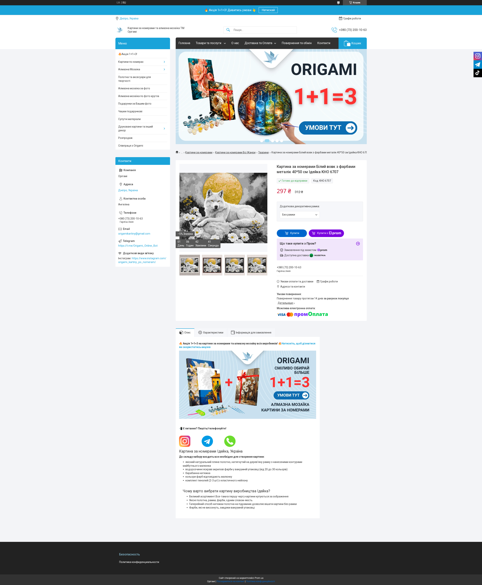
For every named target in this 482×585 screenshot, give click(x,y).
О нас (235, 43)
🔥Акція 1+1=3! (127, 54)
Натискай (268, 10)
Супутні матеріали (129, 119)
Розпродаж (125, 137)
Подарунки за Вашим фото (134, 103)
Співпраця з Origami (130, 145)
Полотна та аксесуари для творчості (134, 79)
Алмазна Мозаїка (129, 69)
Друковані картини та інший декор (135, 128)
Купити (294, 233)
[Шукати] (228, 30)
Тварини (263, 152)
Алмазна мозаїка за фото (134, 88)
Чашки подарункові (130, 111)
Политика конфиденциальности (139, 562)
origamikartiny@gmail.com (134, 233)
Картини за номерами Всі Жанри (235, 152)
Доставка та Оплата (258, 43)
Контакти (323, 43)
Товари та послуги (209, 43)
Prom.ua (259, 578)
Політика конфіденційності (260, 581)
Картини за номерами (198, 152)
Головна (184, 43)
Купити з (322, 233)
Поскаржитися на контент (230, 581)
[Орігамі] (120, 30)
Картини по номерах (130, 61)
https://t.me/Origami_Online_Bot (138, 245)
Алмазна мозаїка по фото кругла (138, 96)
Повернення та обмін (297, 43)
